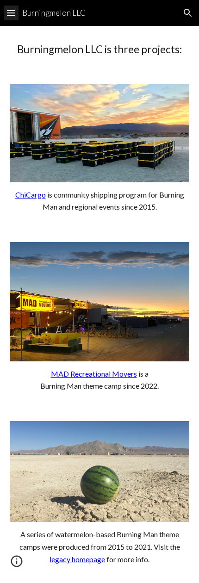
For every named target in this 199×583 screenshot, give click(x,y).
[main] (100, 49)
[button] (11, 12)
